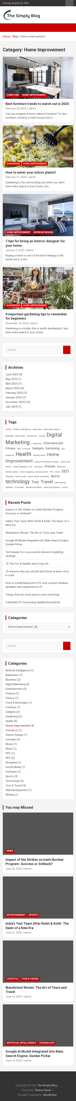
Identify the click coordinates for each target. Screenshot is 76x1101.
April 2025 (12, 383)
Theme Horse (42, 1090)
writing (65, 487)
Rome (57, 472)
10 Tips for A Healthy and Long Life (27, 563)
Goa (63, 449)
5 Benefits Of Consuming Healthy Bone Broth (33, 602)
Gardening (13, 163)
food (19, 449)
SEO (65, 471)
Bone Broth (20, 436)
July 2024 (11, 406)
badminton (37, 429)
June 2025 (12, 374)
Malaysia (61, 467)
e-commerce (36, 443)
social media (20, 476)
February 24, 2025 (16, 108)
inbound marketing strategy (46, 462)
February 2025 (14, 392)
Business (11, 679)
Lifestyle (11, 739)
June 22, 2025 (14, 868)
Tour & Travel (14, 785)
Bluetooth (10, 436)
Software (11, 771)
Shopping (9, 476)
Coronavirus (32, 436)
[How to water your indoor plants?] (38, 146)
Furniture (13, 95)
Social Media (13, 767)
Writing (10, 794)
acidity (8, 429)
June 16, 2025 (14, 996)
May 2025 (11, 379)
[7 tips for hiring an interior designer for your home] (38, 215)
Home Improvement (34, 95)
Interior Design (43, 232)
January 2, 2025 (15, 250)
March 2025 (13, 388)
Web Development (52, 487)
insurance (38, 467)
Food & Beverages (17, 702)
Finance (10, 693)
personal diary (41, 472)
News (9, 748)
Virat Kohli (19, 487)
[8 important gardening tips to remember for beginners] (38, 288)
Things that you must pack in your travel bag (32, 594)
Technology (13, 781)
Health (23, 454)
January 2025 (14, 397)
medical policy (12, 472)
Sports (55, 476)
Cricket (42, 436)
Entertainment (53, 443)
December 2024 (15, 402)
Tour (35, 482)
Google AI (10, 455)
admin (32, 108)
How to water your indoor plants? (31, 172)
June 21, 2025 (14, 932)
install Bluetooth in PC (22, 467)
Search (66, 350)
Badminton (12, 675)
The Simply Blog (47, 1085)
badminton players (52, 429)
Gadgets (38, 448)
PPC (51, 472)
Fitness (10, 448)
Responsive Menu (69, 3)
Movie (9, 744)
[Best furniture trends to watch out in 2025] (38, 78)
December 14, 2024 (17, 323)
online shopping (27, 472)
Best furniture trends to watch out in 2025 (37, 104)
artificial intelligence (22, 429)
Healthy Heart (39, 455)
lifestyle (49, 466)
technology (18, 482)
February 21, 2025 (16, 177)
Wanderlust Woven (34, 487)
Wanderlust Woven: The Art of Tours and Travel (34, 532)
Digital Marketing (15, 684)
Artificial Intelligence (18, 670)
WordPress (50, 1095)
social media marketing (38, 476)
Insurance (12, 730)
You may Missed (19, 807)
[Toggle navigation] (7, 27)
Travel (47, 481)
